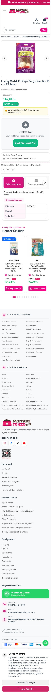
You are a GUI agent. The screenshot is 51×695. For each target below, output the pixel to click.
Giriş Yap (5, 544)
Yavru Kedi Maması (9, 326)
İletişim (5, 473)
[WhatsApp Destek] (45, 643)
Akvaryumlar (31, 356)
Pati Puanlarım (8, 565)
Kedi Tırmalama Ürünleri (11, 360)
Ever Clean (6, 390)
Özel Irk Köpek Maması (35, 348)
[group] (25, 58)
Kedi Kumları (7, 329)
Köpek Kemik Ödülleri (10, 37)
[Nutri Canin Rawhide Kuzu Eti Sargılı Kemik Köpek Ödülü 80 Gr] (13, 247)
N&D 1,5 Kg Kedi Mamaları (36, 409)
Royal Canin (6, 382)
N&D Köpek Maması (34, 401)
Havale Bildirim (8, 574)
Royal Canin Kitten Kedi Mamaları (13, 409)
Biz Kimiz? (6, 469)
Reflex (28, 390)
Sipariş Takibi (7, 502)
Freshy (19, 155)
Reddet (28, 668)
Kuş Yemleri (6, 356)
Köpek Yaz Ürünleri (33, 341)
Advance (29, 397)
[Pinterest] (8, 170)
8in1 (37, 261)
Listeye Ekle (9, 165)
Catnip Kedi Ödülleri (34, 352)
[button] (4, 58)
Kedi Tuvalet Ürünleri (10, 345)
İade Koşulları (8, 515)
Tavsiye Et (36, 165)
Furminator (6, 397)
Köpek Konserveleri (34, 329)
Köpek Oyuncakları (33, 345)
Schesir (5, 394)
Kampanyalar (7, 485)
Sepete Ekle (15, 288)
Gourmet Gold (8, 386)
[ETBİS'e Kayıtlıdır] (6, 454)
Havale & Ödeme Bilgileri (12, 490)
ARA (43, 30)
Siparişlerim (7, 553)
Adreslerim (6, 561)
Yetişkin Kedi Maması (10, 337)
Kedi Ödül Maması (9, 333)
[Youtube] (24, 443)
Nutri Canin (14, 261)
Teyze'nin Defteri (9, 477)
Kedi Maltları (31, 326)
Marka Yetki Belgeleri (11, 481)
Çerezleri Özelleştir (25, 682)
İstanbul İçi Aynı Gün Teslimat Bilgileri (17, 511)
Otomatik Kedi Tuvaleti (11, 348)
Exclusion (30, 374)
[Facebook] (3, 170)
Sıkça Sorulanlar (9, 519)
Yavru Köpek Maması (34, 322)
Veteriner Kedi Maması (35, 333)
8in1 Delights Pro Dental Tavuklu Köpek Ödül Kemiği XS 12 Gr (37, 267)
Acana (28, 394)
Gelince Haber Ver (25, 143)
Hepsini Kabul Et (25, 689)
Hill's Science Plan (33, 378)
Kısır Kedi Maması (9, 322)
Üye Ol (5, 548)
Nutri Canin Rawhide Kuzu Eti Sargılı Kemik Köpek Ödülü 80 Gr (14, 267)
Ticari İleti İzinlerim (10, 578)
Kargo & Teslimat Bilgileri (12, 507)
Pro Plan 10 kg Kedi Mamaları (13, 405)
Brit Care (29, 382)
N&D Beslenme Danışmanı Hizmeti (16, 527)
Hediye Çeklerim (9, 569)
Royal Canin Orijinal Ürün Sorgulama (18, 523)
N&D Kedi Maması (9, 401)
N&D (4, 374)
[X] (17, 443)
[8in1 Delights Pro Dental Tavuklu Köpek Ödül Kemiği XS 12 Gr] (37, 247)
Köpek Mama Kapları (10, 352)
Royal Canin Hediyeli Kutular (37, 405)
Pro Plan (5, 378)
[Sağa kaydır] (44, 182)
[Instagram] (4, 443)
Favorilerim (7, 557)
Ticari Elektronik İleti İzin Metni (15, 532)
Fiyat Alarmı (23, 165)
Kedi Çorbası (7, 341)
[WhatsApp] (13, 170)
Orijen (28, 386)
